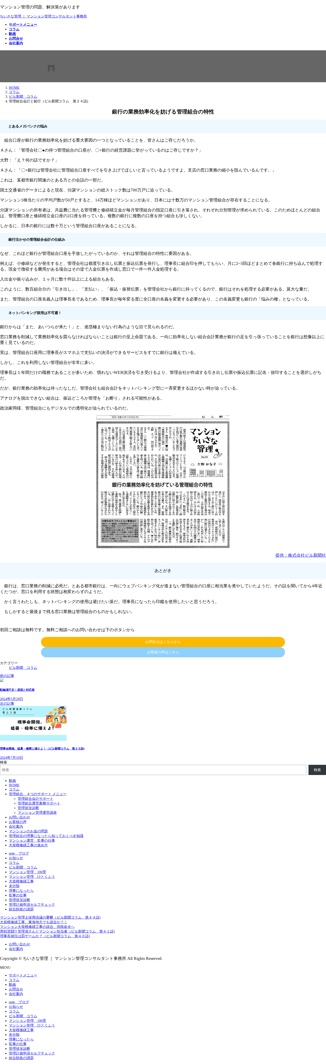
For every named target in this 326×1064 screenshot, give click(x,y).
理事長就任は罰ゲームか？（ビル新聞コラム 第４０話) (45, 936)
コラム (14, 789)
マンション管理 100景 (27, 872)
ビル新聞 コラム (23, 668)
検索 (3, 762)
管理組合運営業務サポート (39, 803)
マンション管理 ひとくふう (32, 877)
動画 (12, 781)
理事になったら (21, 890)
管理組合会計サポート (35, 798)
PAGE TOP (315, 1027)
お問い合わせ (19, 817)
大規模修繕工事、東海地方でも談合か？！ (33, 922)
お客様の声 (18, 822)
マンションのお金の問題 (28, 831)
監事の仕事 (18, 895)
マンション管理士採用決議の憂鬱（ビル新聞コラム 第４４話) (50, 917)
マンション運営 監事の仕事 (32, 840)
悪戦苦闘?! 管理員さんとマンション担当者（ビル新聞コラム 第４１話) (57, 931)
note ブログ (19, 853)
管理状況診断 (28, 808)
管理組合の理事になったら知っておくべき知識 (46, 836)
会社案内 (16, 826)
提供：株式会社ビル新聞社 (300, 555)
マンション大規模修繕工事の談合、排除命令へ (37, 927)
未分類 (14, 886)
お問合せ (16, 989)
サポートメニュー (23, 975)
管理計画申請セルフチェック (32, 904)
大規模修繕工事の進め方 (28, 845)
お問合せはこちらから (163, 642)
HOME (14, 785)
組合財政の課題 (21, 909)
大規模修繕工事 (21, 881)
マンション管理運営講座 (37, 812)
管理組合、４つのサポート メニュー (38, 794)
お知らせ (16, 858)
